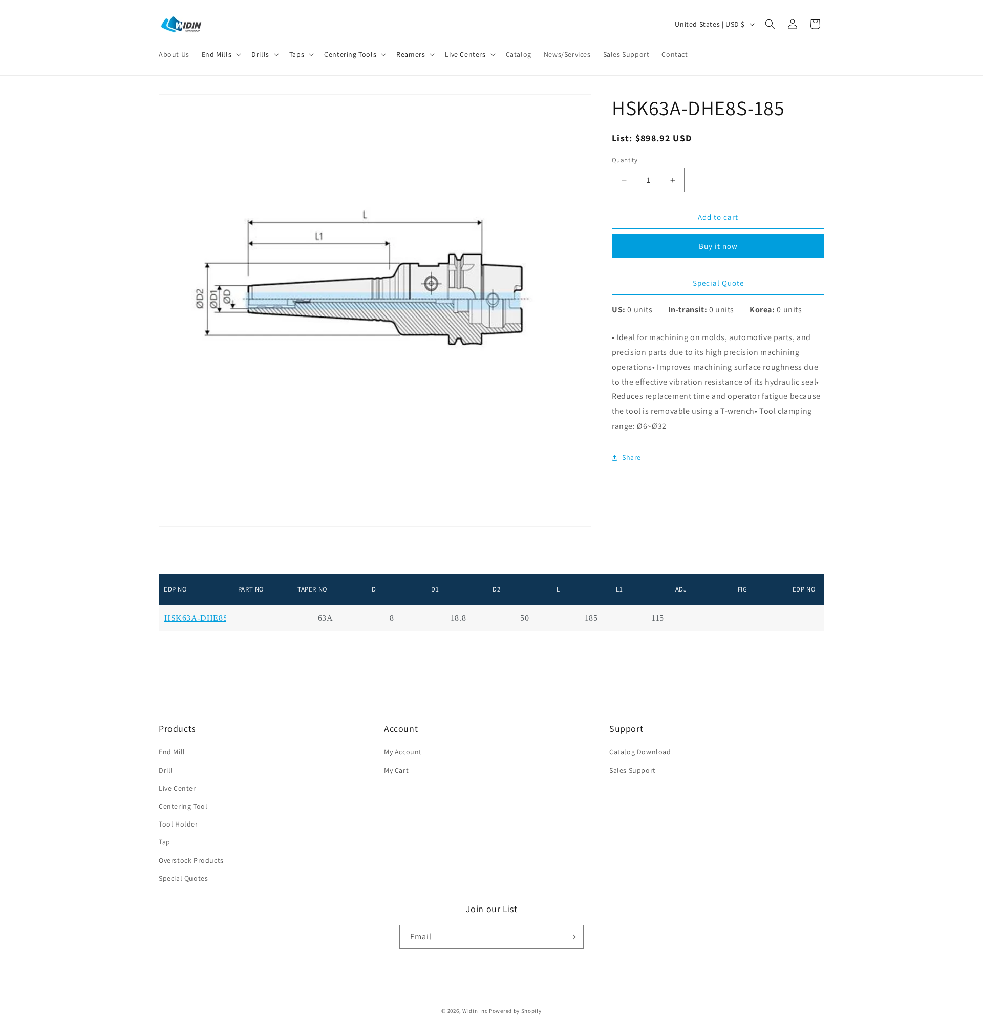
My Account (403, 751)
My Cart (396, 770)
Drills (260, 54)
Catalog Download (640, 751)
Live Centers (465, 54)
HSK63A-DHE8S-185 (204, 618)
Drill (166, 770)
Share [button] (631, 457)
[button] (220, 54)
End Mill (172, 751)
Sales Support (632, 770)
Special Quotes (183, 878)
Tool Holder (178, 824)
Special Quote (718, 283)
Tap (164, 842)
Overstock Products (191, 860)
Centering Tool (183, 806)
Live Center (177, 788)
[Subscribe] (572, 937)
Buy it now (718, 246)
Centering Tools (350, 54)
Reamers (410, 54)
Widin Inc (474, 1011)
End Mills (216, 54)
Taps (296, 54)
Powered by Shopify (515, 1011)
